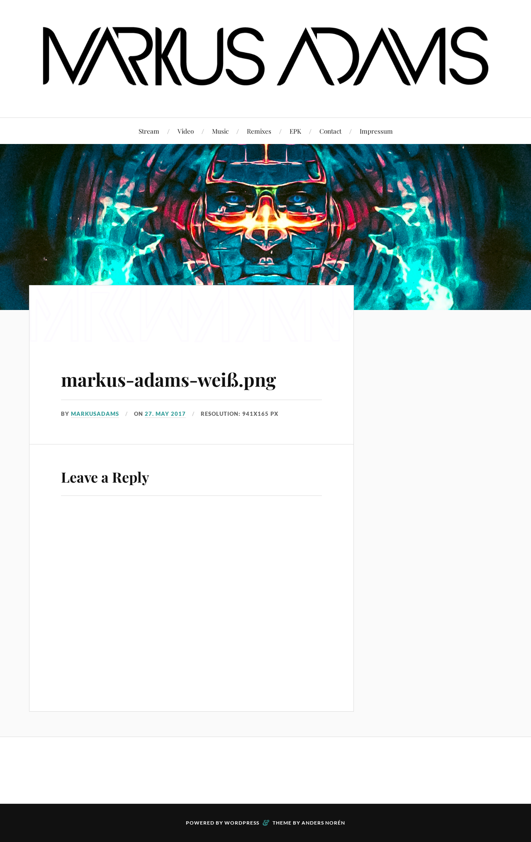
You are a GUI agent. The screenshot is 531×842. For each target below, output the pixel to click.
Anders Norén (323, 823)
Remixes (259, 131)
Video (186, 131)
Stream (149, 131)
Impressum (376, 131)
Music (220, 131)
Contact (330, 131)
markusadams (95, 413)
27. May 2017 (165, 413)
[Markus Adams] (265, 92)
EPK (295, 131)
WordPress (241, 823)
